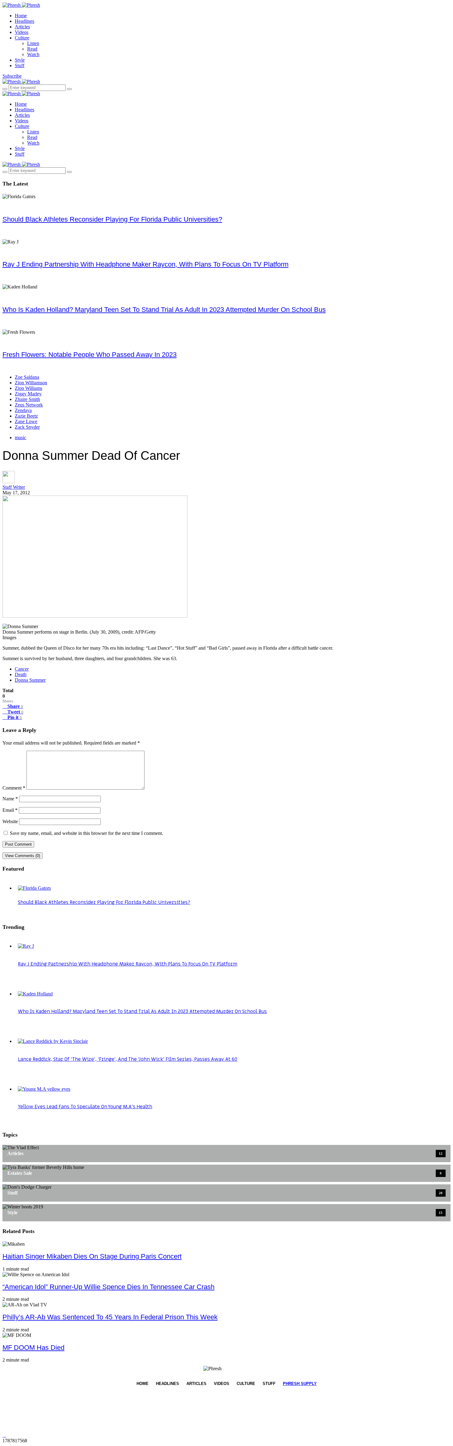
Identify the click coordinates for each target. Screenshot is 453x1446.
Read (32, 48)
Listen (33, 43)
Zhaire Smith (27, 399)
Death (21, 674)
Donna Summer (30, 680)
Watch (33, 54)
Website (10, 821)
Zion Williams (28, 388)
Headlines (24, 21)
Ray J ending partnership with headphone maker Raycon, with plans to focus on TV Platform (145, 264)
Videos (21, 32)
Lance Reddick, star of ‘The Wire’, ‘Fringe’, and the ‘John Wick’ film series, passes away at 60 (127, 1059)
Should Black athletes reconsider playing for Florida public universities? (112, 219)
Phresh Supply (300, 1383)
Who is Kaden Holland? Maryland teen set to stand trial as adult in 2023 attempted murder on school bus (164, 309)
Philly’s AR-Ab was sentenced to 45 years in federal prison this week (110, 1317)
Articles (22, 26)
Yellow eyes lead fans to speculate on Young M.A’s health (85, 1106)
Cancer (22, 669)
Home (21, 15)
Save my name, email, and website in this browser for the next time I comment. (86, 833)
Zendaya (23, 410)
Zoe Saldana (27, 377)
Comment (13, 787)
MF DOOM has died (33, 1347)
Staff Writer (13, 487)
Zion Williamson (31, 382)
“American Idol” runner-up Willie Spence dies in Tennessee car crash (108, 1287)
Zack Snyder (27, 427)
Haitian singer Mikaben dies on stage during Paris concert (92, 1256)
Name (10, 798)
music (20, 437)
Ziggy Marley (28, 393)
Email (10, 810)
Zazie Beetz (26, 416)
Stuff (19, 65)
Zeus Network (29, 404)
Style (20, 60)
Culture (22, 37)
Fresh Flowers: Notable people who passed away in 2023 (89, 354)
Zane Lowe (26, 421)
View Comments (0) (22, 855)
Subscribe (12, 76)
